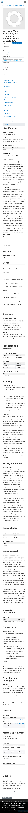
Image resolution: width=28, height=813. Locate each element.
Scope (5, 91)
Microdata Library (9, 2)
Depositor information (9, 110)
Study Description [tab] (8, 80)
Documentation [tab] (7, 82)
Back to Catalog (7, 797)
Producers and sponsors (10, 97)
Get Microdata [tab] (17, 82)
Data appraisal (7, 108)
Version (6, 89)
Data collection (7, 105)
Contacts (6, 119)
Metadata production (9, 121)
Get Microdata (17, 43)
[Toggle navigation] (25, 2)
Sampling (6, 99)
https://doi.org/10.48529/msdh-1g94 (10, 52)
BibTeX (12, 791)
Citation (6, 124)
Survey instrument (8, 102)
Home (3, 5)
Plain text (17, 791)
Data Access (7, 113)
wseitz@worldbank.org (19, 719)
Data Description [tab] (19, 80)
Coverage (6, 94)
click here (17, 809)
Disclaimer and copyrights (10, 116)
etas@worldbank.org (19, 723)
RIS (9, 791)
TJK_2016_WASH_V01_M (19, 5)
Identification (7, 86)
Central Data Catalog (9, 5)
